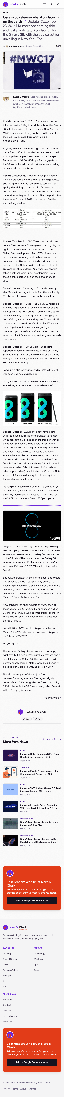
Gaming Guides (10, 970)
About (23, 1089)
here (5, 245)
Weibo (6, 179)
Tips (36, 964)
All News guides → (52, 739)
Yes (27, 719)
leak (51, 443)
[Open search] (51, 4)
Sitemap (32, 1089)
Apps (36, 970)
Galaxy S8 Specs (39, 498)
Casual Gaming (10, 959)
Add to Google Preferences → (32, 900)
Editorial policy (10, 1016)
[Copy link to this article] (58, 46)
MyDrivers (53, 697)
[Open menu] (44, 4)
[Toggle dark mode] (57, 4)
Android (7, 975)
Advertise (7, 1021)
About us (7, 999)
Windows (38, 959)
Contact (7, 1005)
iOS (4, 986)
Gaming (7, 953)
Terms (15, 1089)
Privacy (6, 1089)
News (5, 12)
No (39, 719)
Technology (39, 953)
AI (4, 981)
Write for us (8, 1010)
